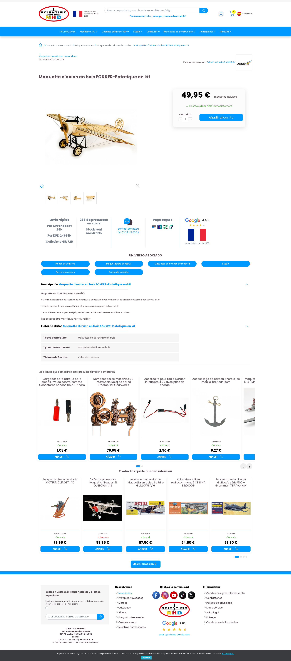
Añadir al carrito (221, 117)
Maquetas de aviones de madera (58, 56)
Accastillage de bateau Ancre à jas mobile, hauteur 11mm (216, 380)
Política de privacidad (219, 603)
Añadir (59, 456)
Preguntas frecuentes (131, 617)
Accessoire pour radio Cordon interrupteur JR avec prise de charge (164, 381)
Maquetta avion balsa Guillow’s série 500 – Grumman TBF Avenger (231, 482)
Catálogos (124, 607)
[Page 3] (244, 557)
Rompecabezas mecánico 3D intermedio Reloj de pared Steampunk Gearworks (113, 381)
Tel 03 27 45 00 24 (128, 232)
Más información (143, 564)
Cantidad (185, 114)
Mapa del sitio (214, 607)
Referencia (45, 59)
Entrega (211, 617)
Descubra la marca (194, 62)
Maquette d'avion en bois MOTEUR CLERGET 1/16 (60, 481)
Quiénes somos (127, 622)
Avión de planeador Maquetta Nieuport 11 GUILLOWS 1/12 (103, 482)
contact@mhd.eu (128, 229)
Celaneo (95, 642)
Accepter (146, 658)
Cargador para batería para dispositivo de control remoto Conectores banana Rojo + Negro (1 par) (62, 381)
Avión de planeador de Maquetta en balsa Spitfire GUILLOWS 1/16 (146, 482)
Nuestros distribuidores (132, 627)
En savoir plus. (228, 654)
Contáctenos (214, 598)
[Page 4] (246, 557)
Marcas (122, 603)
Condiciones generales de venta (225, 593)
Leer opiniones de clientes (174, 634)
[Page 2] (142, 466)
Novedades (125, 593)
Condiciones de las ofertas (222, 622)
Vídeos (122, 612)
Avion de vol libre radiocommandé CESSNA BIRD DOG (188, 482)
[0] (232, 14)
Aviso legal (212, 612)
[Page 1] (138, 466)
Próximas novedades (130, 598)
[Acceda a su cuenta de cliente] (221, 14)
